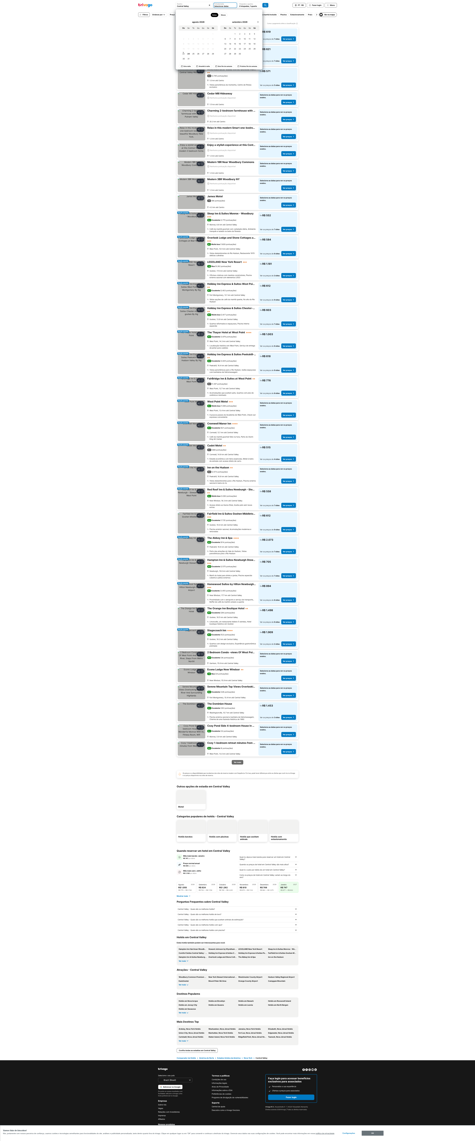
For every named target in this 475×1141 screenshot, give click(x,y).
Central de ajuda (218, 1106)
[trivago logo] (145, 5)
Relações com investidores (169, 1112)
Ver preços (287, 39)
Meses (223, 15)
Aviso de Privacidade (220, 1087)
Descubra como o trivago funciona (226, 1110)
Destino (179, 4)
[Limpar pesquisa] (209, 5)
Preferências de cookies (221, 1094)
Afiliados (161, 1119)
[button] (194, 5)
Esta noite (187, 66)
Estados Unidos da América (229, 1058)
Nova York (248, 1058)
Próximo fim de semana (248, 66)
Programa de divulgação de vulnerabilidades (230, 1097)
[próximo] (257, 21)
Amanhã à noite (204, 66)
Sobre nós (162, 1105)
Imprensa (162, 1115)
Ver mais (182, 961)
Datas (214, 15)
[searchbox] (194, 6)
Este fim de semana (225, 66)
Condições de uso (219, 1079)
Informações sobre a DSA (222, 1090)
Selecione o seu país (166, 1075)
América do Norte (206, 1058)
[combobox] (194, 5)
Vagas (160, 1108)
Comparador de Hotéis (186, 1058)
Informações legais (219, 1083)
